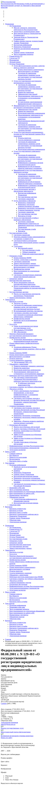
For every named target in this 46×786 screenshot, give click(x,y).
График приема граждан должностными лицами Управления (28, 42)
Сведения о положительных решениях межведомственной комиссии (28, 276)
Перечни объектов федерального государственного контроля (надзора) (23, 335)
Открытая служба (15, 256)
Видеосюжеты (14, 459)
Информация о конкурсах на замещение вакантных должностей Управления (30, 225)
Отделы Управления (16, 64)
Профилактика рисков (22, 269)
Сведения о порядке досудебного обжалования (26, 387)
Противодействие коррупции (20, 280)
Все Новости (14, 455)
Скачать (4, 703)
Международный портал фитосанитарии (16, 732)
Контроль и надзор (16, 301)
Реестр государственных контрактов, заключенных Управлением (27, 295)
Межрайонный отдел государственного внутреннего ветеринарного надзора (28, 106)
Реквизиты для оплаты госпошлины (31, 208)
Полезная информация (17, 465)
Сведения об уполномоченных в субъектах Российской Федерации (29, 485)
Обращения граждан (16, 497)
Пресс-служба (10, 452)
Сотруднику (18, 246)
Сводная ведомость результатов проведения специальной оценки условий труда (29, 242)
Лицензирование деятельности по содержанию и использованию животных (30, 98)
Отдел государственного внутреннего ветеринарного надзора (27, 82)
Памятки (17, 471)
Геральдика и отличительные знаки (27, 31)
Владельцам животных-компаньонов (31, 113)
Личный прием (15, 62)
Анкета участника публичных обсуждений (29, 429)
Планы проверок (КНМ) (22, 258)
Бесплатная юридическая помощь (26, 476)
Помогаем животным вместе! (33, 254)
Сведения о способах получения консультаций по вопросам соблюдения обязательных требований (28, 315)
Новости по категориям (18, 457)
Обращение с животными (18, 364)
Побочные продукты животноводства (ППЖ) (26, 375)
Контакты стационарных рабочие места (23, 514)
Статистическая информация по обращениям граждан (25, 500)
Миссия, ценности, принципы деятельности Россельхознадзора (25, 29)
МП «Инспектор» (20, 332)
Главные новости (15, 453)
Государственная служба (27, 229)
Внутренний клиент (25, 248)
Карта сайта (5, 739)
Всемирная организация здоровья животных (17, 736)
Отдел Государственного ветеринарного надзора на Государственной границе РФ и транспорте (29, 134)
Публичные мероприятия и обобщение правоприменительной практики (28, 340)
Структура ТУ (14, 58)
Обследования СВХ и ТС (23, 362)
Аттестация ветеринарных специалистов (24, 448)
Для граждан (9, 463)
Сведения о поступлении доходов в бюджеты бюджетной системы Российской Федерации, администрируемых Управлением (29, 401)
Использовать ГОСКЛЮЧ (23, 330)
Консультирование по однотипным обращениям (27, 491)
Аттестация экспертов (17, 450)
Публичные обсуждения (18, 425)
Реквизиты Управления (22, 47)
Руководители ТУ (15, 56)
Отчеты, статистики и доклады (25, 260)
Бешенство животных (26, 92)
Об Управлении (15, 26)
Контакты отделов (24, 216)
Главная (8, 639)
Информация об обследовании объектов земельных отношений (30, 167)
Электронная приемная (17, 522)
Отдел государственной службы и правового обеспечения (26, 219)
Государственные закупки (27, 197)
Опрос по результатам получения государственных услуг (26, 327)
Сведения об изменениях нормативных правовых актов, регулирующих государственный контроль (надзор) (30, 76)
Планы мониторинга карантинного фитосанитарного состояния (31, 70)
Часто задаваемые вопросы (23, 54)
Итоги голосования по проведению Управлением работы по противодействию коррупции (29, 288)
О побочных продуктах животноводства (26, 384)
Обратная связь (15, 505)
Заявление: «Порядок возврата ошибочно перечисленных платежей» (29, 422)
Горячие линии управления (24, 52)
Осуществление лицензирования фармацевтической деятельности (30, 103)
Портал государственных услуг (12, 728)
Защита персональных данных (25, 263)
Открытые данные (16, 279)
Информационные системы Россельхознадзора (26, 446)
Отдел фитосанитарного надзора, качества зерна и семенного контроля (29, 67)
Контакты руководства (17, 509)
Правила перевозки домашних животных (29, 366)
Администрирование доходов (29, 210)
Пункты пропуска (24, 138)
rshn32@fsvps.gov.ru (8, 724)
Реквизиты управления (26, 202)
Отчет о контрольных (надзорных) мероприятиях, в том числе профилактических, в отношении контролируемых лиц (26, 393)
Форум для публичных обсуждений (27, 427)
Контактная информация (23, 45)
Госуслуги (13, 324)
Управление (9, 24)
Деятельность (10, 299)
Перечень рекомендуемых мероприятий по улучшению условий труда (29, 238)
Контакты (21, 231)
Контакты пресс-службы (18, 461)
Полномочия (14, 60)
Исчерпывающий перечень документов (28, 311)
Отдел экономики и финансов (25, 201)
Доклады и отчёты (20, 303)
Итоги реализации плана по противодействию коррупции (24, 283)
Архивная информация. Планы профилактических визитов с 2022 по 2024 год (29, 349)
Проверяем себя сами (17, 488)
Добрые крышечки (29, 252)
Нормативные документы (18, 495)
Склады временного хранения (29, 140)
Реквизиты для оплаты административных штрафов (28, 205)
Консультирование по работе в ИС (22, 493)
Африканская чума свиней (27, 94)
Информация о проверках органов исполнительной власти (30, 163)
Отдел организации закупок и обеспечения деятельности (25, 190)
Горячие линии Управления (24, 474)
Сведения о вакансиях (26, 199)
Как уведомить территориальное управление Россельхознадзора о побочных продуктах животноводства (28, 379)
